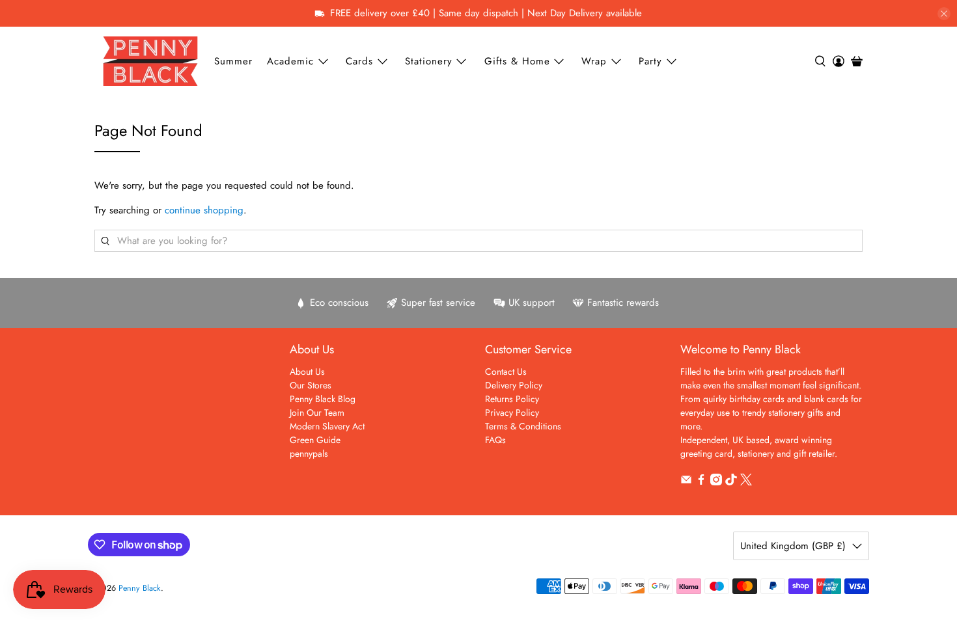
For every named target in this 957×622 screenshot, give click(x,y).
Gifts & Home (517, 61)
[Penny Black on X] (746, 482)
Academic (290, 61)
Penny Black (139, 588)
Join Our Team (317, 412)
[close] (943, 13)
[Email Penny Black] (686, 482)
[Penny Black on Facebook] (701, 482)
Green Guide (315, 439)
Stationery (428, 61)
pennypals (309, 453)
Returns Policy (512, 398)
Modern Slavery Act (327, 426)
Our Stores (310, 385)
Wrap (594, 61)
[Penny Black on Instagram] (716, 482)
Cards (359, 61)
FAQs (495, 439)
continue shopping (204, 210)
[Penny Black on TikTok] (731, 482)
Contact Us (506, 371)
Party (650, 61)
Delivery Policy (513, 385)
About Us (307, 371)
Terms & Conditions (523, 426)
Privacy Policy (512, 412)
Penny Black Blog (322, 398)
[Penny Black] (150, 60)
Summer (233, 61)
